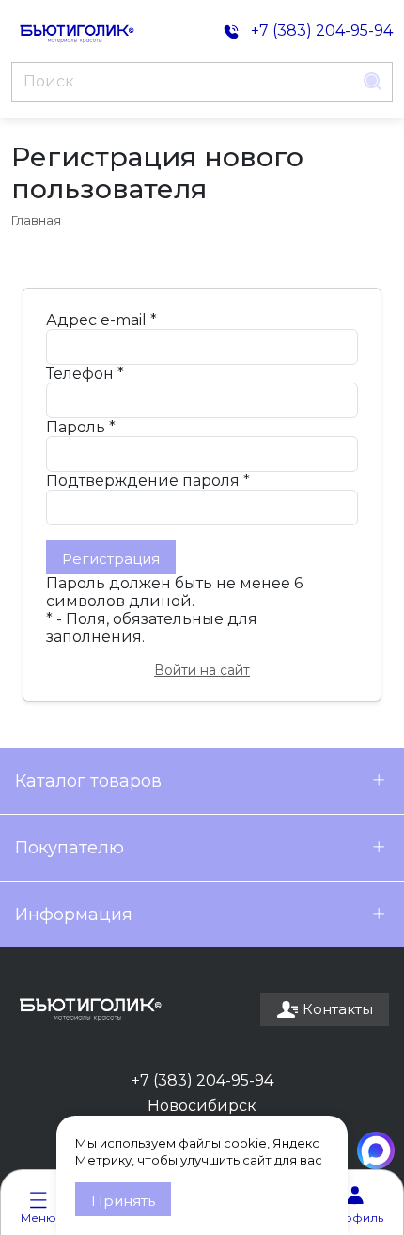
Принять (123, 1201)
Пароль (81, 427)
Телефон (85, 374)
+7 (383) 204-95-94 (202, 1080)
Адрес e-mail (101, 320)
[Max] (376, 1150)
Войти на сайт (202, 670)
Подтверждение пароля (148, 481)
